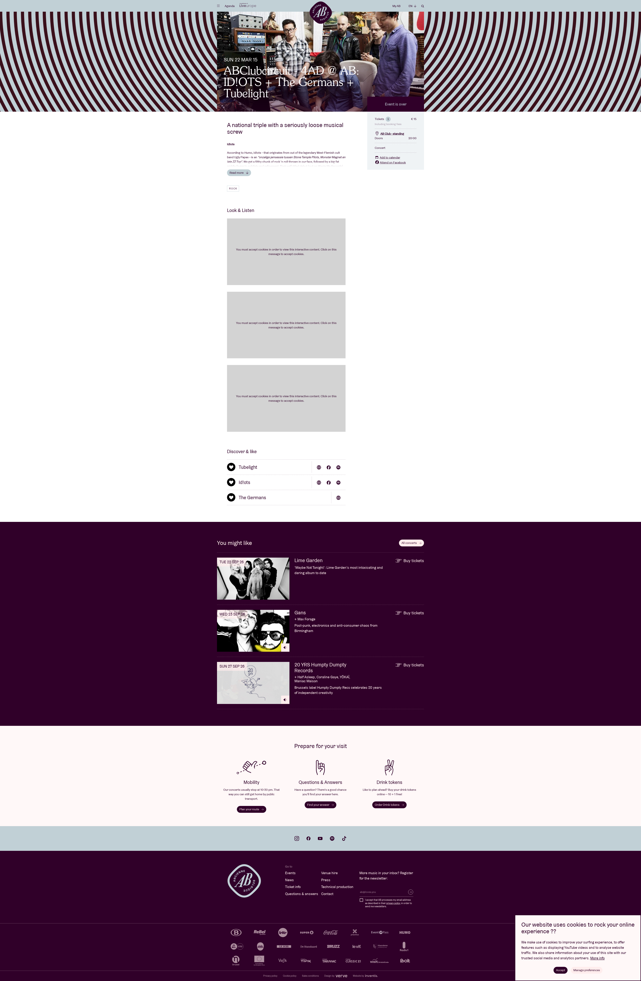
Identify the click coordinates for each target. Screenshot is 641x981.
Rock (233, 188)
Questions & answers (301, 894)
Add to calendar (390, 157)
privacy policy (393, 903)
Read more (237, 173)
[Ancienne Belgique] (320, 12)
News (289, 880)
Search (422, 6)
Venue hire (329, 873)
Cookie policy (289, 975)
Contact (327, 894)
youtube (320, 838)
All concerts (409, 543)
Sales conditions (310, 975)
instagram (296, 838)
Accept (560, 970)
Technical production (337, 887)
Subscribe (410, 892)
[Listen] (285, 647)
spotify (332, 838)
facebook (308, 838)
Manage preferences (586, 970)
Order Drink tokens (387, 805)
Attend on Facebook (393, 162)
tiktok (344, 838)
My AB (396, 6)
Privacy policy (270, 975)
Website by (359, 975)
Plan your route (249, 809)
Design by (329, 975)
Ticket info (293, 887)
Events (290, 873)
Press (325, 880)
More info (597, 958)
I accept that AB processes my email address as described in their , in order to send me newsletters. (388, 903)
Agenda (230, 6)
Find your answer (318, 805)
